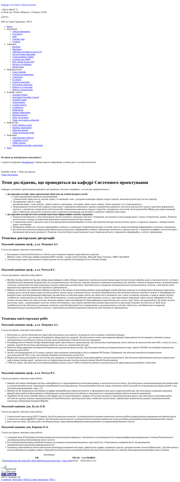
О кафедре (6, 479)
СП (18, 477)
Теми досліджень (10, 174)
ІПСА (52, 479)
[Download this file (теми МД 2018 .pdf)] (21, 461)
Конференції (28, 162)
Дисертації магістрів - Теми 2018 (56, 461)
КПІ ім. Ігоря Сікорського (36, 479)
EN (2, 474)
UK (2, 468)
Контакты (18, 479)
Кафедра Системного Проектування (18, 5)
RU (2, 471)
